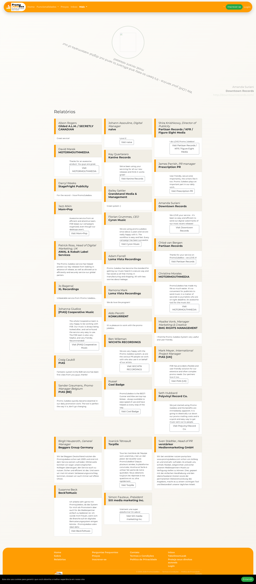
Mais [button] (82, 6)
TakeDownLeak (177, 555)
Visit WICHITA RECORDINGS (134, 368)
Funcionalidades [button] (47, 6)
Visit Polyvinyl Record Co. (184, 427)
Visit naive (126, 142)
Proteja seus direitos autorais (180, 561)
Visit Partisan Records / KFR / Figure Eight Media (184, 148)
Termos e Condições (142, 555)
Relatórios (60, 559)
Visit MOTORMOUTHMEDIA (84, 169)
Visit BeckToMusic (80, 531)
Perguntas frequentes (105, 552)
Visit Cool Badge (130, 411)
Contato (134, 552)
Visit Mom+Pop (79, 233)
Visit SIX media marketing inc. (134, 517)
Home (31, 6)
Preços (65, 6)
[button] (223, 7)
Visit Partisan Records (182, 261)
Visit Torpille (127, 485)
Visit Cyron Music (130, 244)
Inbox (74, 6)
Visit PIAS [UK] (178, 381)
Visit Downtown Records (184, 229)
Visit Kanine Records (132, 178)
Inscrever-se (234, 6)
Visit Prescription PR (182, 191)
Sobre (57, 555)
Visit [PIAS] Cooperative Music (84, 346)
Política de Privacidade (143, 559)
